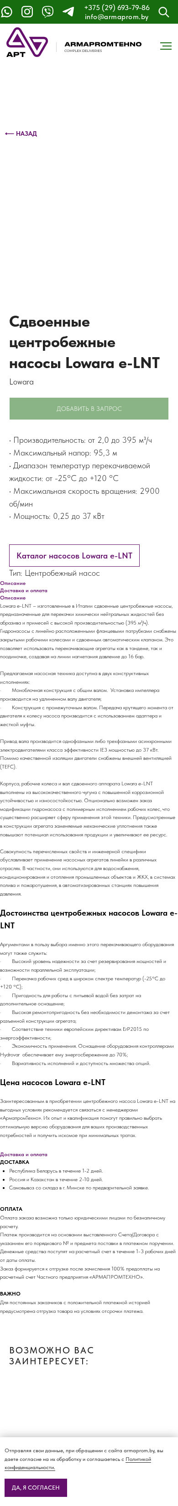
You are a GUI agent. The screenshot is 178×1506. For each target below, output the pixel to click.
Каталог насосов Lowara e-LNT (74, 555)
